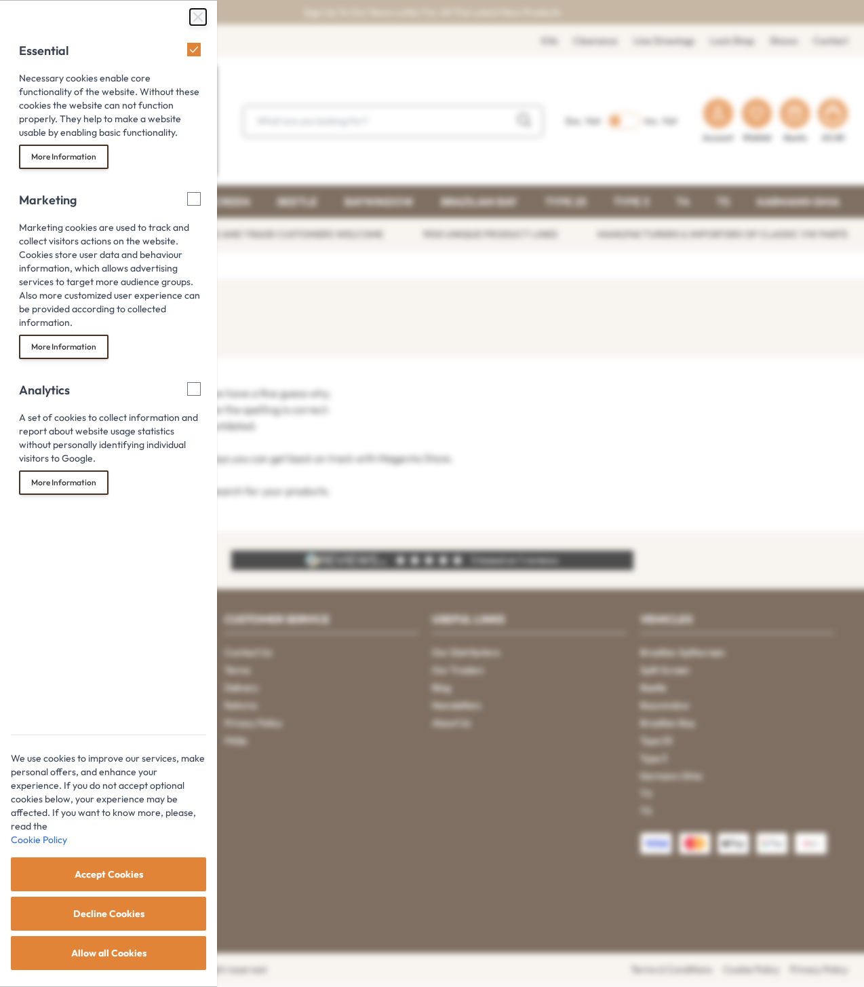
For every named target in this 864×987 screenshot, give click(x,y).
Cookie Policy (39, 840)
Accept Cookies (109, 874)
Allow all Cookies (108, 953)
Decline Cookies (108, 914)
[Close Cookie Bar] (198, 17)
